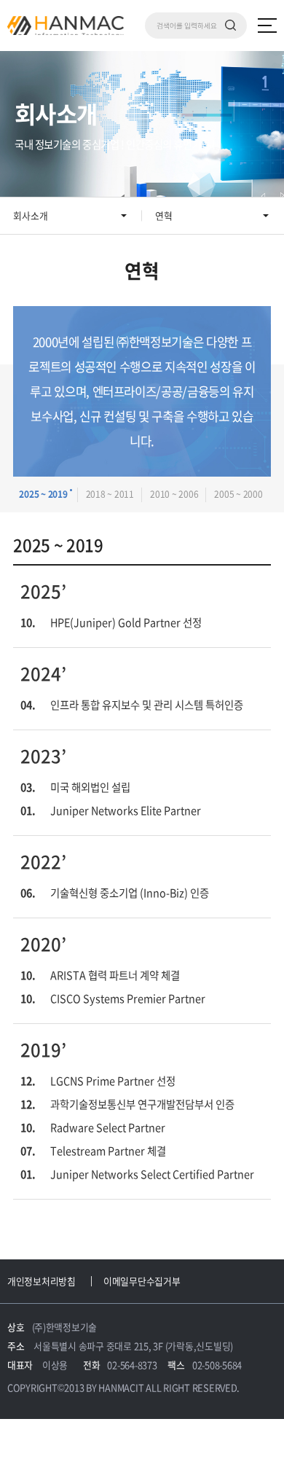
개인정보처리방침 (41, 1281)
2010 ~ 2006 (174, 494)
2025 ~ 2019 (43, 494)
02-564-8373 (132, 1365)
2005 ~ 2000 (238, 494)
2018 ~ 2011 (110, 494)
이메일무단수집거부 (142, 1281)
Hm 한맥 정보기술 (65, 25)
